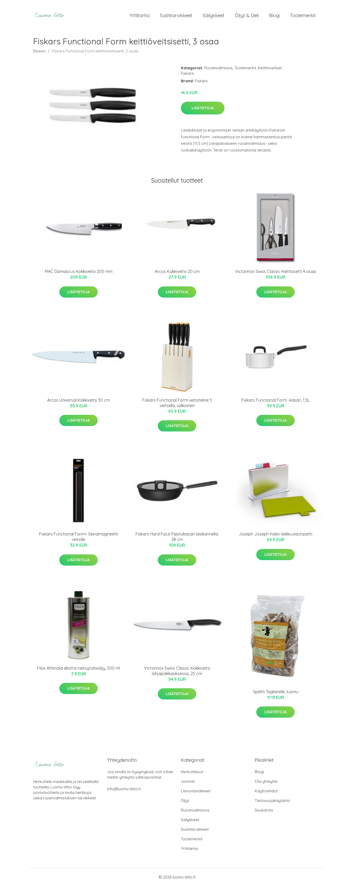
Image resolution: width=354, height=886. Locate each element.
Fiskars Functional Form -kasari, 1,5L (275, 400)
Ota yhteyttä (266, 781)
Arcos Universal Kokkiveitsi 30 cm (78, 400)
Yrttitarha (140, 15)
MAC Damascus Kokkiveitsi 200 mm (78, 271)
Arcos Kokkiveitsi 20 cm (177, 271)
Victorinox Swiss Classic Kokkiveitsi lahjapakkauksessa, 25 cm (177, 670)
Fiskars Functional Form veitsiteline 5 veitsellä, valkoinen (177, 402)
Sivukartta (264, 810)
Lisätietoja (203, 108)
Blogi (274, 15)
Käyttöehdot (266, 790)
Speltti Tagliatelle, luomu (275, 691)
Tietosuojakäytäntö (272, 800)
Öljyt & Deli (247, 15)
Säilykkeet (213, 15)
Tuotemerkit (303, 15)
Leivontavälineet (195, 790)
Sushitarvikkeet (176, 15)
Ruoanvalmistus (218, 67)
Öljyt (185, 800)
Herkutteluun (192, 771)
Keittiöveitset (270, 67)
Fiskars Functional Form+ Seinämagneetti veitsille (78, 536)
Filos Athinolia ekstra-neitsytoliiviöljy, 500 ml (78, 668)
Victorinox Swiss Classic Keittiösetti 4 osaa (275, 271)
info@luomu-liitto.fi (124, 788)
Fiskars (187, 73)
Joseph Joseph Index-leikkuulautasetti (275, 534)
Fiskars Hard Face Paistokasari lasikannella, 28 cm (177, 536)
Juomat (188, 781)
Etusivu (39, 51)
